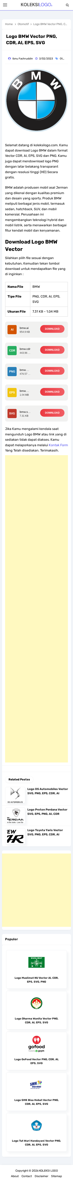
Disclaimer (41, 1176)
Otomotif (65, 58)
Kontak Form (58, 445)
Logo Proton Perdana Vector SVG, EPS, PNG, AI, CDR (47, 812)
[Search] (67, 5)
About (15, 1176)
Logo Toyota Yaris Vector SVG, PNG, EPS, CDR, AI (45, 832)
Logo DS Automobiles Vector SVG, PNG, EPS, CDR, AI (47, 791)
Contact (26, 1176)
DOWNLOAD (52, 328)
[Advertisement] (36, 608)
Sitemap (56, 1176)
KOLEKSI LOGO (48, 1170)
